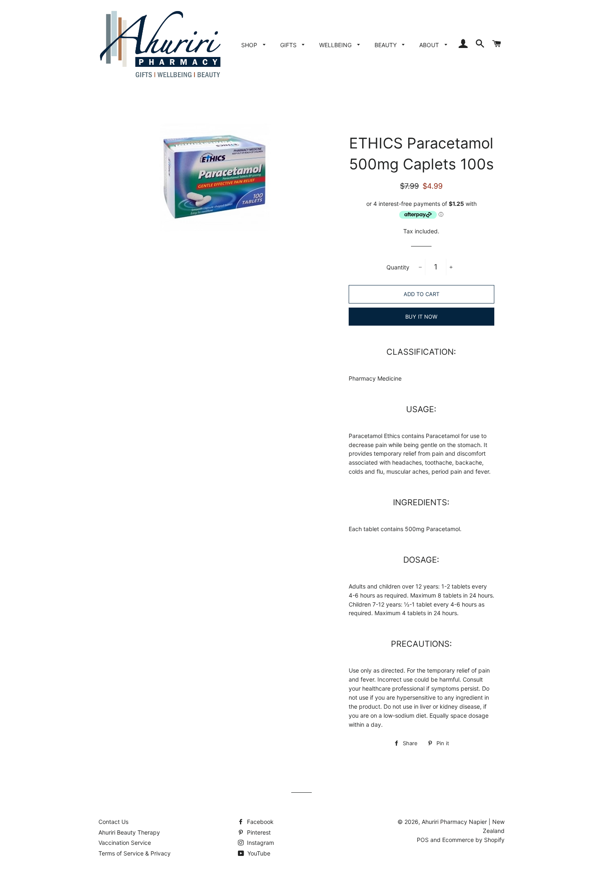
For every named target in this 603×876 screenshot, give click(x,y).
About (430, 44)
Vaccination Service (124, 842)
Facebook (259, 821)
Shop (250, 44)
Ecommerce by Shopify (473, 839)
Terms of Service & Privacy (134, 853)
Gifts (289, 44)
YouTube (258, 853)
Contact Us (113, 821)
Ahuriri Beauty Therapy (129, 832)
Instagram (259, 842)
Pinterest (258, 832)
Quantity (397, 267)
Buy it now (421, 316)
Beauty (386, 44)
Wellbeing (336, 44)
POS (423, 839)
